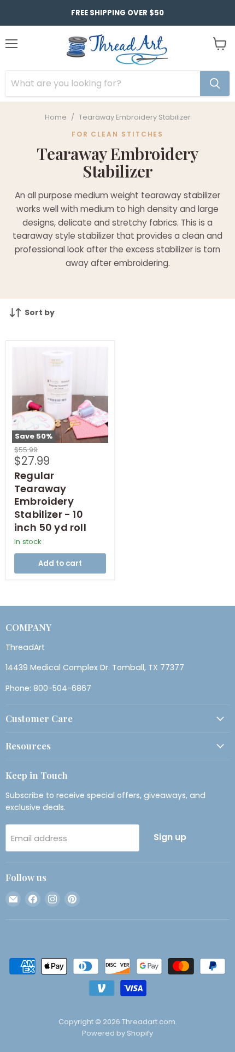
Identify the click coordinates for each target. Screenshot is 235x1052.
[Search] (215, 83)
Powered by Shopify (117, 1033)
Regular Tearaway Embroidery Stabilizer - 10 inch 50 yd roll (50, 501)
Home (56, 117)
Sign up (170, 837)
